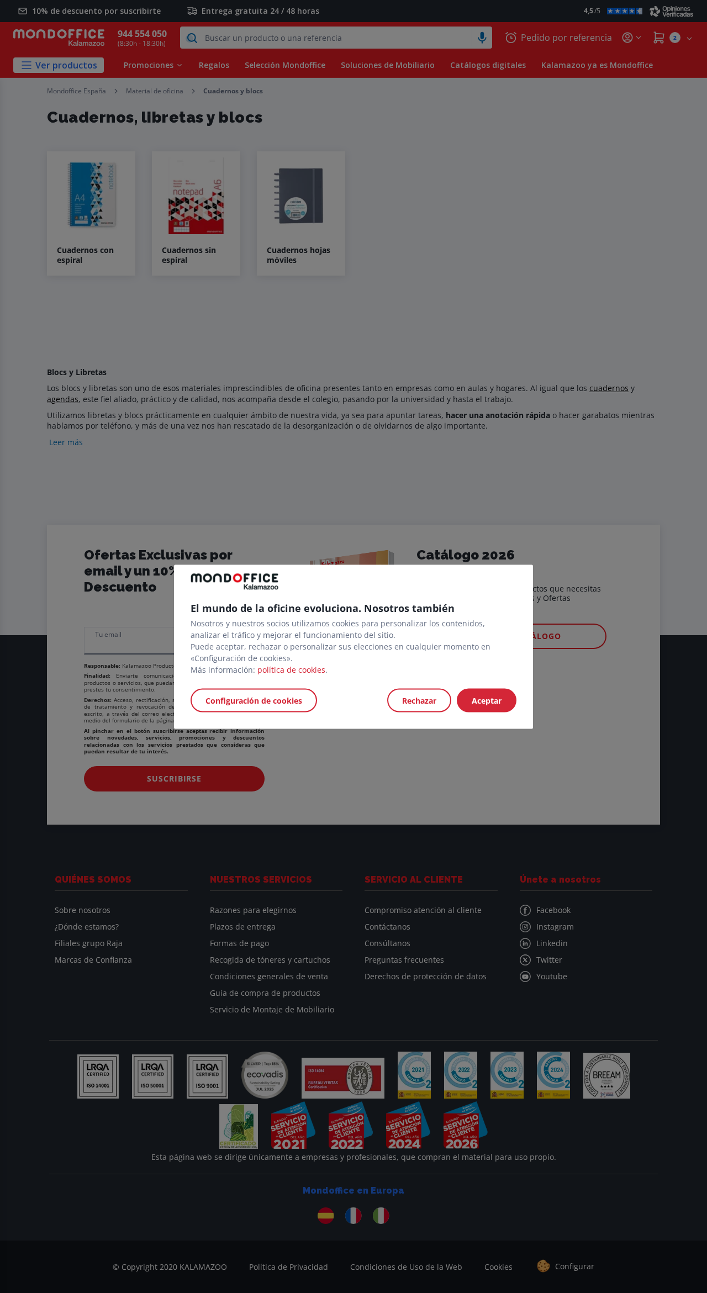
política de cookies (291, 669)
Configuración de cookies (253, 700)
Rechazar (419, 700)
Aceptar (487, 700)
